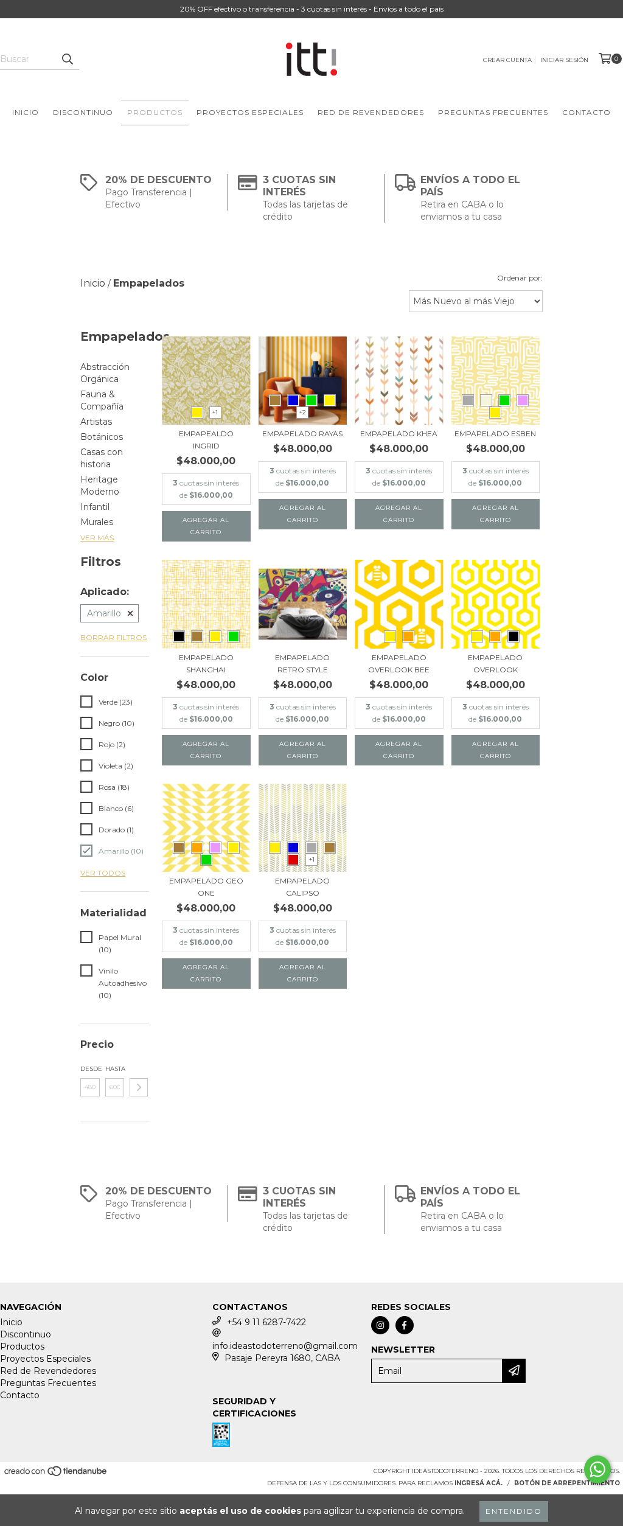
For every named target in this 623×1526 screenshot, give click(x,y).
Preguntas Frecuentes (493, 112)
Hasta (115, 1069)
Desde (90, 1069)
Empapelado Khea (398, 433)
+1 (215, 412)
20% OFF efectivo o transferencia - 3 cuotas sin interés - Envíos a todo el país (312, 8)
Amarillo (104, 613)
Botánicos (101, 436)
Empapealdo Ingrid (206, 439)
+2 (302, 412)
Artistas (96, 421)
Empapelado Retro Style (302, 663)
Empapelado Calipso (302, 886)
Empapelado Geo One (206, 886)
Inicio (25, 112)
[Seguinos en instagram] (380, 1325)
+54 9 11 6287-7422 (266, 1322)
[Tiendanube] (56, 1475)
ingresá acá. (478, 1483)
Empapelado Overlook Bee (399, 663)
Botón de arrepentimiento (567, 1483)
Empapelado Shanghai (206, 663)
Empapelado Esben (495, 433)
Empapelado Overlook (495, 663)
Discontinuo (83, 112)
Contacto (586, 112)
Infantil (95, 506)
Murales (96, 522)
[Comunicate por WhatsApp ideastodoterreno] (597, 1469)
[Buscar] (67, 59)
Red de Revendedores (371, 112)
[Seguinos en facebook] (404, 1325)
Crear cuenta (507, 60)
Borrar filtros (113, 637)
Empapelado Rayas (302, 433)
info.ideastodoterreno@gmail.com (285, 1345)
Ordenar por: (520, 277)
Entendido (514, 1511)
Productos (155, 112)
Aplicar (139, 1087)
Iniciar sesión (564, 60)
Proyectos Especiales (250, 112)
